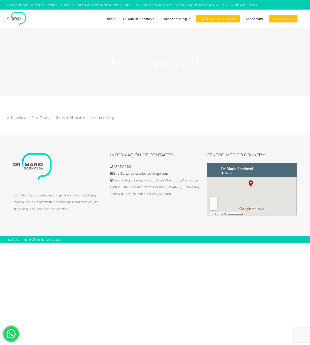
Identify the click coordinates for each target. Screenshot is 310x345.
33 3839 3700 (122, 166)
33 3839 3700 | (68, 5)
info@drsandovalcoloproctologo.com (141, 173)
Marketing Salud (51, 239)
